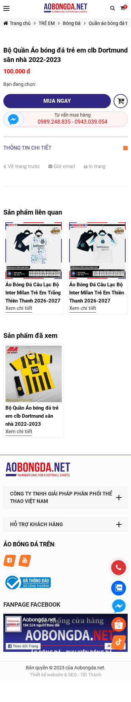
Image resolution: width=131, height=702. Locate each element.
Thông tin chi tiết (27, 148)
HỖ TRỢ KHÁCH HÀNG (36, 524)
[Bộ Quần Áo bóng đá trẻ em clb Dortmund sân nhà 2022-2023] (33, 374)
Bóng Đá (72, 23)
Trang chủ (20, 23)
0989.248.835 (54, 122)
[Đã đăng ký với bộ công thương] (27, 590)
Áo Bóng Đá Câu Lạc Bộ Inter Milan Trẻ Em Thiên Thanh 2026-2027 (96, 293)
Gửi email (63, 166)
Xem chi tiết (18, 308)
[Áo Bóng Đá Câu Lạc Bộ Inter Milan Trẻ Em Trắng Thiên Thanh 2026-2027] (33, 250)
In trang (96, 166)
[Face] (65, 650)
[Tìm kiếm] (112, 9)
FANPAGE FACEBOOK (31, 604)
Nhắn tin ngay (13, 119)
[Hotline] (118, 567)
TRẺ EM (47, 23)
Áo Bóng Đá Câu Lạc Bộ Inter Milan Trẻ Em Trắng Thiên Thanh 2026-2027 (33, 293)
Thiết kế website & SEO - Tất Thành (65, 674)
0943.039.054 (91, 122)
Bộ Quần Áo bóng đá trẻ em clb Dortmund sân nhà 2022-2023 (31, 416)
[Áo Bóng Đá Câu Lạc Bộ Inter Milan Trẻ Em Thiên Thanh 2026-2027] (97, 250)
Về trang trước (23, 166)
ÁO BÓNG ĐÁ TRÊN (28, 544)
